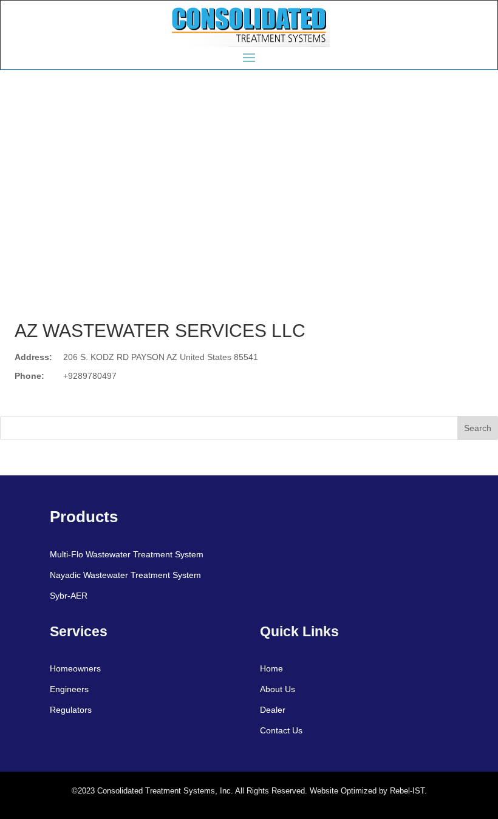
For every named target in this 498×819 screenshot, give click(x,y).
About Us (277, 689)
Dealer (272, 710)
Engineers (69, 689)
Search (477, 428)
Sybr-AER (68, 595)
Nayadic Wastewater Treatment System (125, 575)
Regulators (71, 710)
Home (271, 668)
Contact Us (281, 730)
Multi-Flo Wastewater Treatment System (126, 554)
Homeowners (75, 668)
